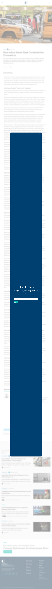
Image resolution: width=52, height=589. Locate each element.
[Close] (40, 134)
